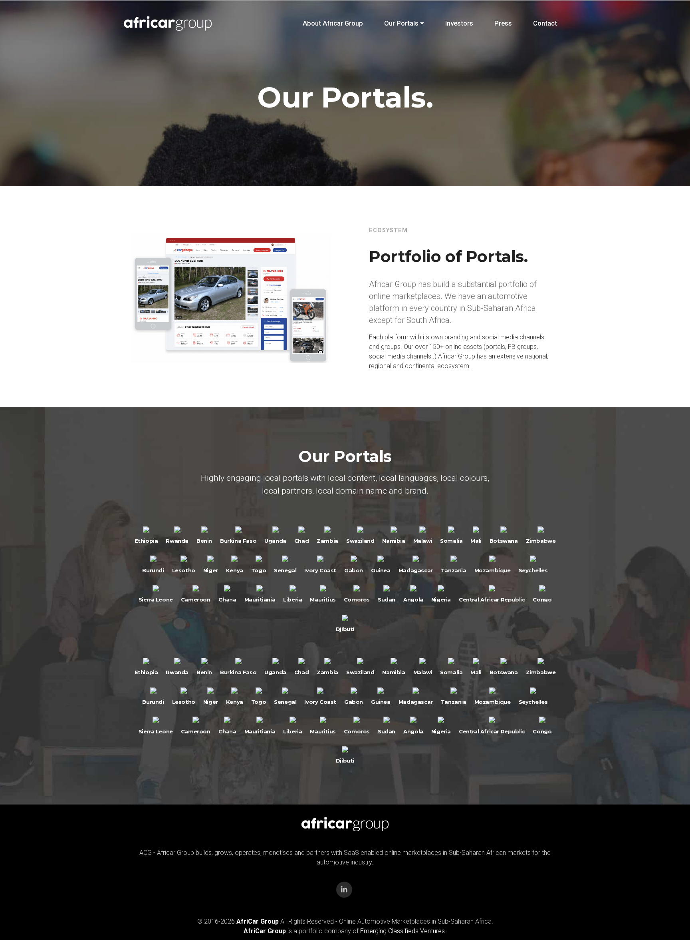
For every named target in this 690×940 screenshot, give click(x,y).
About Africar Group (333, 23)
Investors (459, 23)
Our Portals (401, 23)
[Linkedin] (344, 890)
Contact (545, 23)
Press (503, 23)
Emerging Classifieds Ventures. (403, 931)
